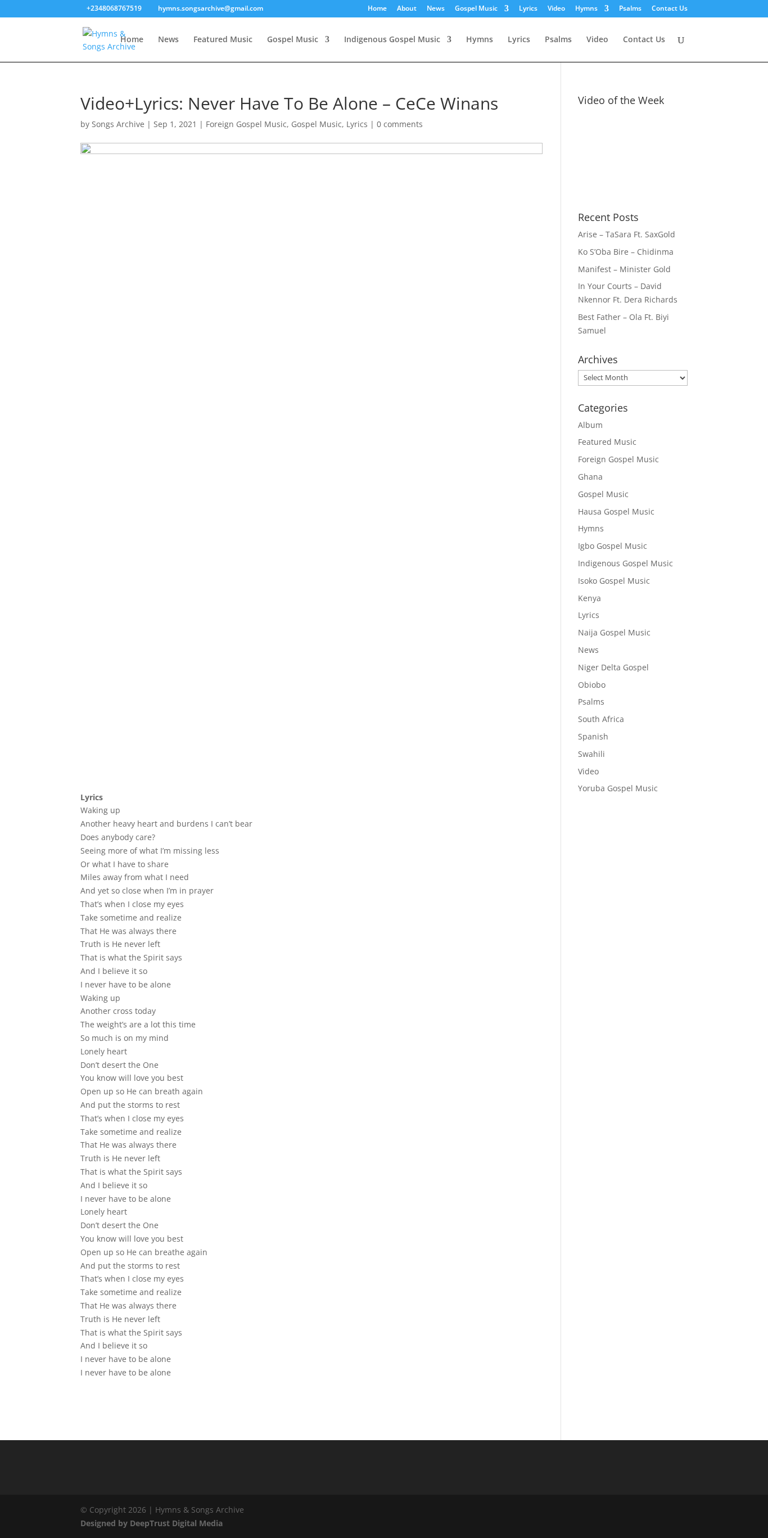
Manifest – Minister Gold (624, 269)
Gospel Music (476, 9)
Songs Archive (118, 124)
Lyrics (528, 9)
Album (590, 425)
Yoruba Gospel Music (618, 788)
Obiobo (592, 684)
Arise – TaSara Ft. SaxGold (626, 234)
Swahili (591, 753)
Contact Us (670, 9)
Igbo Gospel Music (612, 545)
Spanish (593, 736)
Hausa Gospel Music (616, 511)
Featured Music (222, 39)
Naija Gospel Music (614, 632)
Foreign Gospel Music (246, 124)
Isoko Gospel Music (614, 580)
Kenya (589, 598)
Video (556, 9)
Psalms (630, 9)
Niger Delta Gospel (613, 667)
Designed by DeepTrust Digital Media (151, 1523)
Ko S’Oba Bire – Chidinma (626, 251)
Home (377, 9)
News (436, 9)
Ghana (590, 476)
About (407, 9)
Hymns (586, 9)
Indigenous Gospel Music (392, 39)
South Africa (601, 719)
